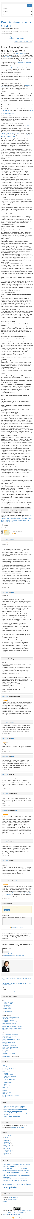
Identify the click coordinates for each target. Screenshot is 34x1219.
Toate (3, 1065)
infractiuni (28, 507)
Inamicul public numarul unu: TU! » (23, 41)
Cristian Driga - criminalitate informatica (12, 1026)
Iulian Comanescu (8, 1002)
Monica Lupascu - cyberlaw (9, 1023)
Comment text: (6, 915)
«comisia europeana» (24, 1166)
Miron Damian (7, 1008)
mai (18, 1180)
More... (6, 1155)
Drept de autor (7, 1078)
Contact (4, 1214)
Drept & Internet (6, 1071)
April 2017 (6, 1153)
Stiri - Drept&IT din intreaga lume (10, 1095)
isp (10, 1178)
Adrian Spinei (7, 1005)
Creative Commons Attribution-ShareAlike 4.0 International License (20, 1211)
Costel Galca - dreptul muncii (9, 1022)
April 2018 (6, 1147)
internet (5, 1177)
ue (30, 1184)
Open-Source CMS (15, 1214)
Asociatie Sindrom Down (8, 1053)
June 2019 (7, 1139)
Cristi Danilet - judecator (8, 1020)
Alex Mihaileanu (8, 1011)
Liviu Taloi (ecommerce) (8, 1044)
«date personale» (13, 1172)
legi (22, 1178)
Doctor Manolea (6, 1056)
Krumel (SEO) (5, 1050)
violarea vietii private (7, 512)
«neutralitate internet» (6, 1182)
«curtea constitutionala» (13, 1170)
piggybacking (4, 86)
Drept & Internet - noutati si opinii (16, 23)
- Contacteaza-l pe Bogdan (9, 991)
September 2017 (8, 1150)
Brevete (6, 1073)
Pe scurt (4, 1093)
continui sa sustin (14, 68)
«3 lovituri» (4, 1164)
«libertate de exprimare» (10, 1180)
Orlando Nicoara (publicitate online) (11, 1039)
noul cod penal (6, 510)
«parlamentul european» (11, 1184)
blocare (21, 1164)
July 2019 (6, 1137)
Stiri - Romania (20, 31)
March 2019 (7, 1143)
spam (29, 1184)
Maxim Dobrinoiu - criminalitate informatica (13, 1025)
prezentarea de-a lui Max (21, 82)
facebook (18, 1175)
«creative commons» (16, 1168)
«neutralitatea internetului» (16, 1182)
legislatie (25, 1178)
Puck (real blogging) (7, 1037)
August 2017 (7, 1151)
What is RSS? (5, 1201)
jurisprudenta (15, 1178)
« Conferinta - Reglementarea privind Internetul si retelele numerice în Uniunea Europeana (17, 37)
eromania (14, 1175)
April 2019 (6, 1142)
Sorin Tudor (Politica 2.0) (8, 1048)
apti (19, 1164)
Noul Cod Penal (8, 56)
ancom (10, 1164)
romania (24, 1184)
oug (5, 1184)
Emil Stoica (7, 1010)
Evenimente (5, 1087)
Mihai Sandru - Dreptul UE (9, 1029)
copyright (9, 1169)
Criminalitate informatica (6, 33)
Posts (10, 1197)
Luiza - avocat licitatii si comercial (10, 1017)
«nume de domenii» (25, 1182)
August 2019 (7, 1136)
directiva (22, 1173)
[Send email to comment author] (16, 811)
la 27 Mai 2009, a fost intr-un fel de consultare (17, 111)
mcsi (21, 1180)
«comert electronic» (10, 1166)
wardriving (27, 85)
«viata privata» (9, 1187)
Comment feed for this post (17, 927)
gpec (29, 1175)
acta (8, 1164)
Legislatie (26, 31)
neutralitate (25, 1180)
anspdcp (16, 1164)
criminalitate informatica (19, 507)
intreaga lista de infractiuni (24, 62)
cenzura (28, 1164)
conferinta (4, 1168)
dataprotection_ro (21, 1170)
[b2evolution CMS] (17, 1217)
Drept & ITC (5, 1070)
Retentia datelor (8, 1082)
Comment (5, 539)
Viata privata (7, 1085)
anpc (13, 1164)
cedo (24, 1164)
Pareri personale (6, 1092)
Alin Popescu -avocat (7, 1018)
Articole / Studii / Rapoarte (8, 1068)
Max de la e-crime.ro (21, 53)
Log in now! (7, 910)
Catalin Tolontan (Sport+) (8, 1042)
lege (20, 1178)
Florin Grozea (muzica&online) (10, 1047)
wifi (21, 512)
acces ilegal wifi (8, 507)
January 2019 (7, 1145)
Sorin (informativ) (6, 1041)
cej (26, 1164)
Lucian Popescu (8, 1007)
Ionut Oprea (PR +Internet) (9, 1036)
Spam (5, 1084)
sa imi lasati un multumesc (17, 1127)
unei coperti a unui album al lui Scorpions (16, 132)
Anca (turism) (5, 1052)
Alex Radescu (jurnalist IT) (9, 1045)
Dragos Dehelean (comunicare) (10, 1034)
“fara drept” (27, 125)
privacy (18, 1184)
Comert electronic (8, 1074)
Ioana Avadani (8, 1003)
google (26, 1175)
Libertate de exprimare (9, 1079)
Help (8, 1214)
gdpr (24, 1175)
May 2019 (6, 1140)
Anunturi (4, 1067)
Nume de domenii (8, 1081)
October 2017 (7, 1148)
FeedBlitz (10, 954)
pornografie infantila (23, 510)
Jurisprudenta (5, 1089)
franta (21, 1175)
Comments (15, 1197)
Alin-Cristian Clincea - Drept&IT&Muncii (12, 1028)
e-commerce (9, 1175)
